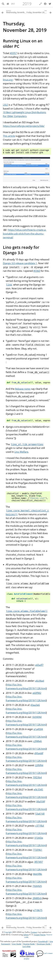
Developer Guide (43, 944)
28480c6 (37, 898)
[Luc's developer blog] (7, 3)
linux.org (8, 79)
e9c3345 (38, 789)
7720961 (37, 850)
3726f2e (38, 837)
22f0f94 (39, 765)
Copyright (8, 932)
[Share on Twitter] (50, 3)
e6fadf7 (39, 665)
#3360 (36, 271)
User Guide (16, 944)
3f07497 (38, 862)
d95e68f (38, 753)
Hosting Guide (29, 944)
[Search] (3, 3)
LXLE (5, 104)
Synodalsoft (43, 941)
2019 (27, 3)
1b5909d (37, 717)
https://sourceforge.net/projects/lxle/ (23, 126)
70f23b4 (37, 777)
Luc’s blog (26, 946)
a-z (12, 3)
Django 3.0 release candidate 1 (20, 263)
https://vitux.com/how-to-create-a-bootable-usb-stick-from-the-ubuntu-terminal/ (24, 233)
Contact (34, 932)
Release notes (22, 388)
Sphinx (26, 934)
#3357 (13, 53)
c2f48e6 (37, 741)
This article (9, 136)
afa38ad (39, 680)
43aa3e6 (35, 705)
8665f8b (37, 874)
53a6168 (39, 813)
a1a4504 (38, 729)
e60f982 (37, 693)
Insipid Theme (39, 934)
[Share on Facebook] (45, 3)
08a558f (40, 801)
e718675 (37, 910)
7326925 (37, 886)
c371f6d (39, 825)
